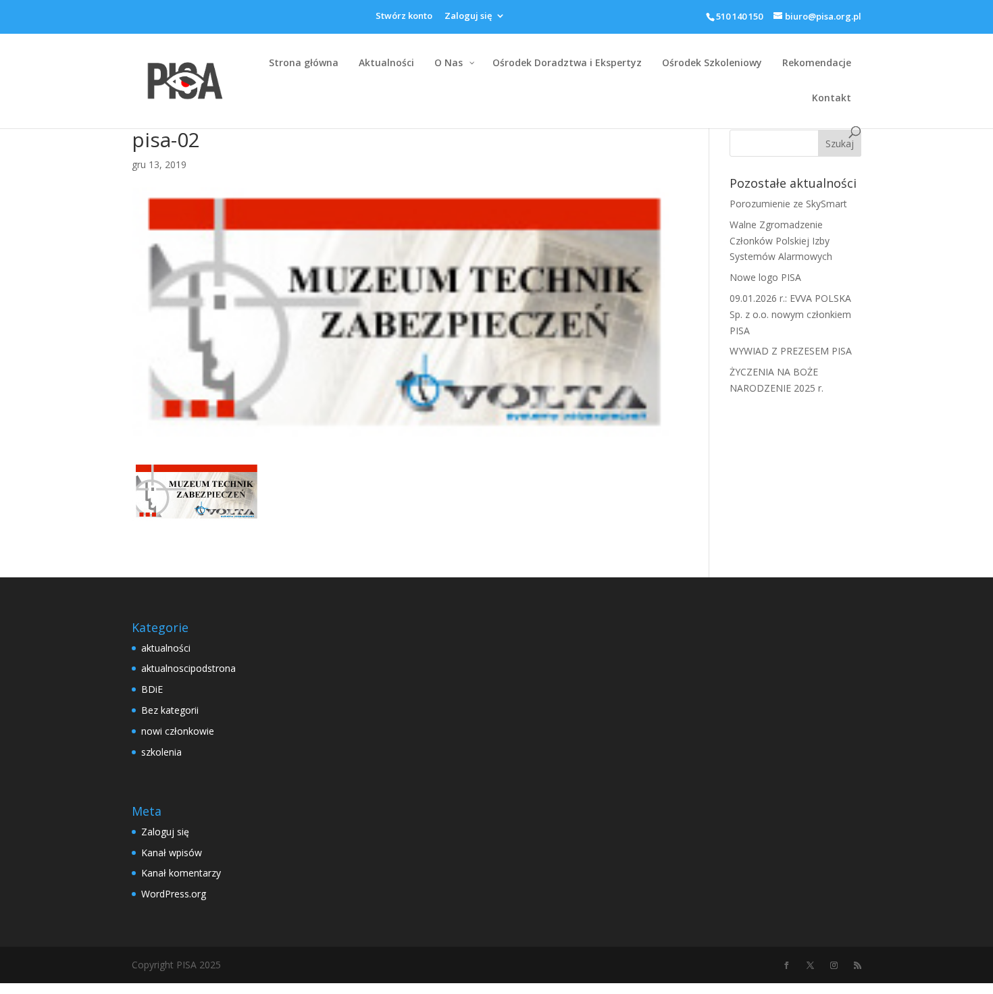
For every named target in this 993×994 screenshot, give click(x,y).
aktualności (165, 648)
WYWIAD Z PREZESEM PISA (791, 350)
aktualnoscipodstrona (188, 668)
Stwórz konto (404, 16)
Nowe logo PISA (765, 277)
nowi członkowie (177, 731)
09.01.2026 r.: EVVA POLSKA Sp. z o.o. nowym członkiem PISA (790, 314)
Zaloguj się (468, 16)
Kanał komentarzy (181, 872)
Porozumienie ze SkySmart (788, 203)
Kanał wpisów (171, 852)
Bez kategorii (170, 710)
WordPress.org (173, 893)
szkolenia (161, 752)
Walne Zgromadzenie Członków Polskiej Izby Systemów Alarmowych (781, 240)
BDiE (152, 689)
